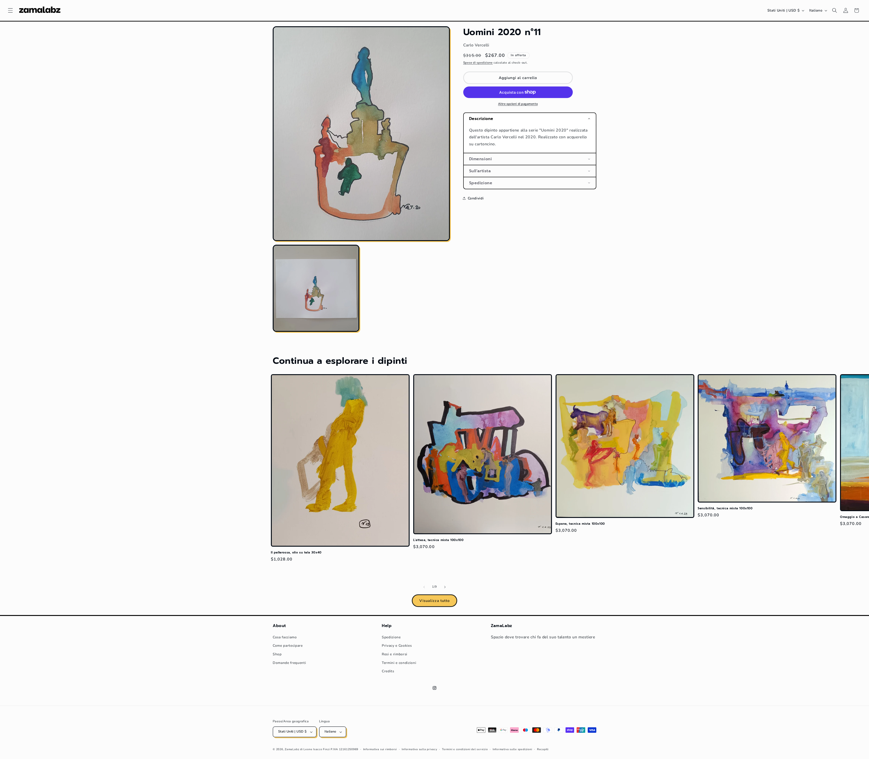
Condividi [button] (476, 198)
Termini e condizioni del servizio (465, 749)
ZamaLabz (292, 749)
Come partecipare (288, 645)
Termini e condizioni (399, 662)
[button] (10, 10)
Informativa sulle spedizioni (512, 749)
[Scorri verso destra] (445, 587)
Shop (277, 654)
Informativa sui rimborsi (380, 749)
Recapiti (543, 749)
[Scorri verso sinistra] (424, 587)
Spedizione (391, 637)
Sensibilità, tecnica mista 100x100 (725, 508)
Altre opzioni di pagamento (518, 104)
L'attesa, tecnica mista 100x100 (438, 540)
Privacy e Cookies (397, 645)
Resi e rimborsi (394, 654)
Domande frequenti (289, 662)
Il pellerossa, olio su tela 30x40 (296, 553)
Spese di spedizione (478, 62)
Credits (388, 671)
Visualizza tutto (434, 600)
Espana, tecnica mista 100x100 (580, 524)
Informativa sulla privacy (419, 749)
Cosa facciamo (285, 637)
